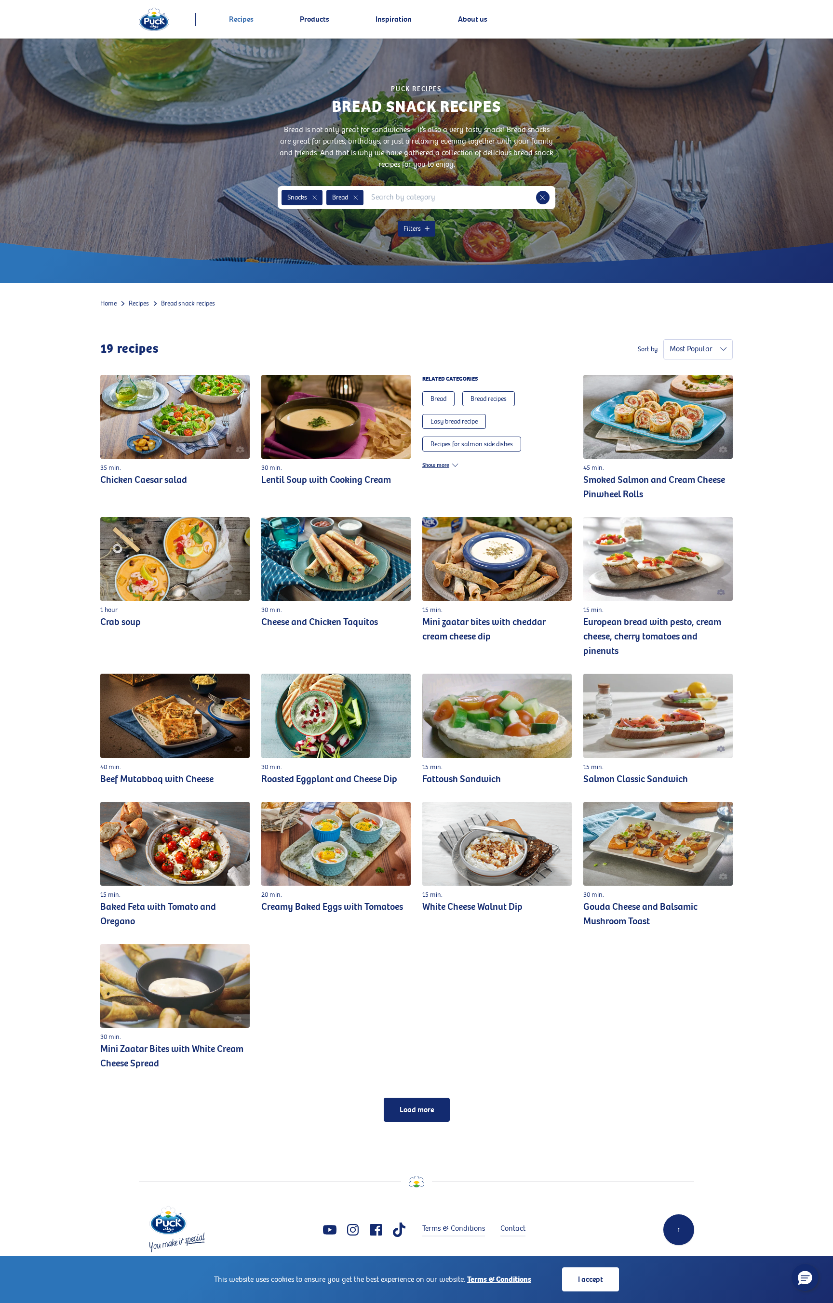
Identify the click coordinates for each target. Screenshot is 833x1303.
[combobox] (449, 197)
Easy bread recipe (454, 421)
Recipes (139, 303)
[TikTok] (399, 1229)
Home (108, 303)
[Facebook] (376, 1229)
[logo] (154, 19)
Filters (412, 229)
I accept (590, 1279)
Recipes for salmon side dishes (471, 444)
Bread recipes (488, 399)
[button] (314, 197)
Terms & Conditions (499, 1279)
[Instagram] (353, 1229)
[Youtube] (329, 1229)
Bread (438, 399)
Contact (512, 1228)
